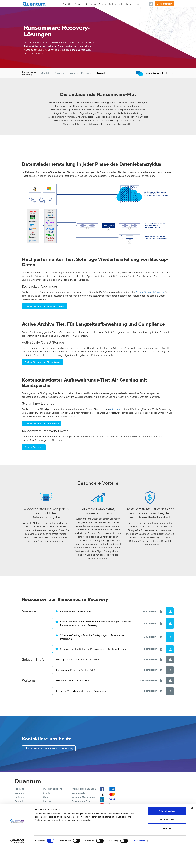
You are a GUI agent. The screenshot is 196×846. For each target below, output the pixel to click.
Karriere (47, 801)
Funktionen (60, 73)
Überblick (46, 73)
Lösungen (78, 4)
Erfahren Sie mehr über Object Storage (43, 362)
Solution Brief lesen (34, 447)
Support (103, 4)
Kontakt (100, 73)
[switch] (76, 841)
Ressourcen (91, 4)
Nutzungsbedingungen (84, 788)
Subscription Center (82, 801)
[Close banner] (192, 808)
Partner (112, 4)
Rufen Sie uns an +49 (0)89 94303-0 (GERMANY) (50, 748)
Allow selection (167, 820)
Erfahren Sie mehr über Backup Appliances (45, 306)
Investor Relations (52, 788)
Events (46, 793)
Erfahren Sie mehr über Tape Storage (42, 423)
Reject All (167, 828)
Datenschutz (78, 793)
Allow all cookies (167, 811)
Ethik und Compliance (83, 797)
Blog (45, 797)
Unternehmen (125, 4)
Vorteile (73, 73)
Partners (19, 797)
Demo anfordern (164, 3)
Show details (139, 841)
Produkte (67, 4)
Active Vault (115, 409)
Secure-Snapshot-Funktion (150, 292)
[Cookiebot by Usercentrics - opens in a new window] (17, 841)
